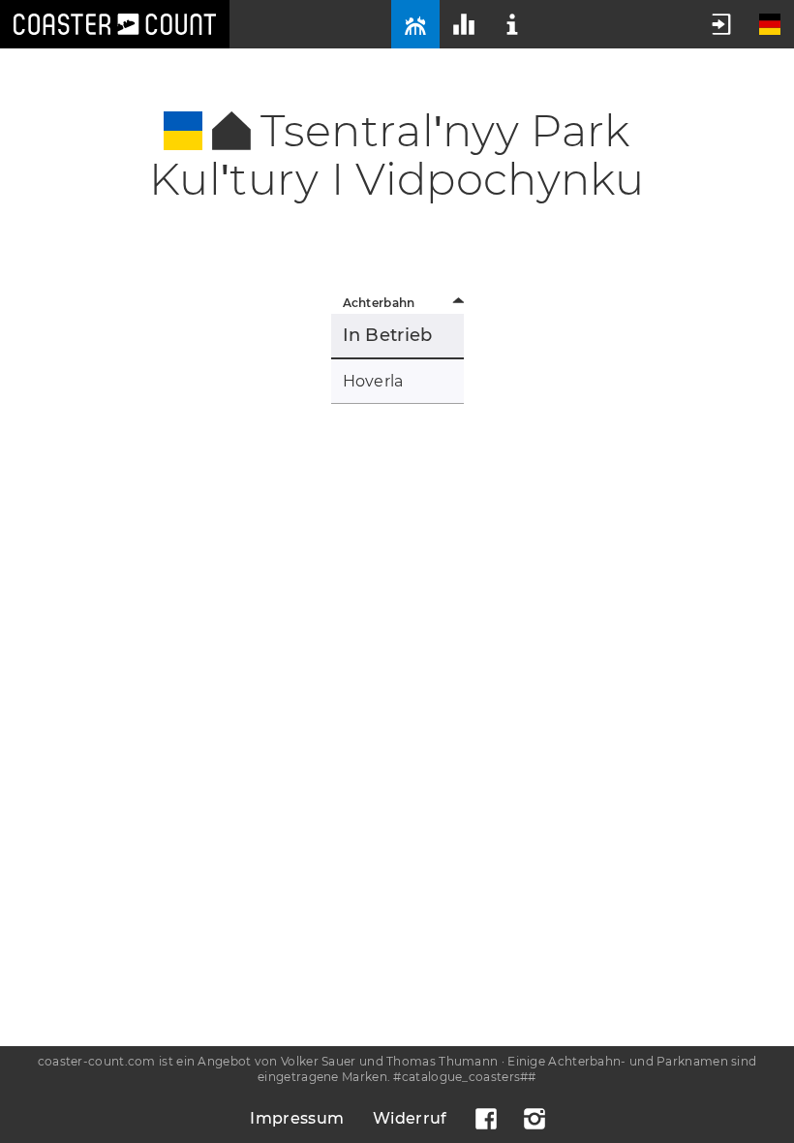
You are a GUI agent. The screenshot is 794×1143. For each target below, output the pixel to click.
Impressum (297, 1118)
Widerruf (409, 1118)
